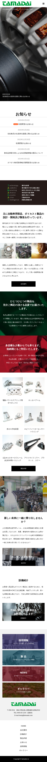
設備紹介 (23, 734)
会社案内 (23, 730)
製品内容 (23, 468)
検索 (37, 58)
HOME (23, 726)
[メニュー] (43, 3)
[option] (23, 54)
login (32, 759)
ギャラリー (23, 750)
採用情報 (23, 746)
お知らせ (23, 742)
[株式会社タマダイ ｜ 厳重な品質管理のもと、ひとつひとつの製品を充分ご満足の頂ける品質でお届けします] (21, 4)
